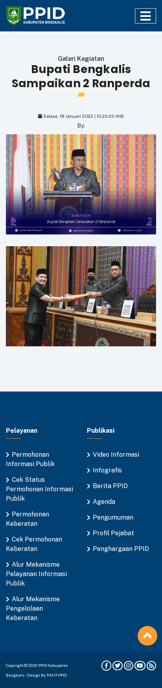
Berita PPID (110, 486)
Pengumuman (113, 517)
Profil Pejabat (113, 533)
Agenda (104, 501)
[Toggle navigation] (145, 16)
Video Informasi (116, 454)
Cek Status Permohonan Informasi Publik (39, 489)
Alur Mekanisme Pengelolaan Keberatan (33, 608)
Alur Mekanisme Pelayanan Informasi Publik (36, 574)
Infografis (107, 470)
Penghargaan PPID (121, 549)
